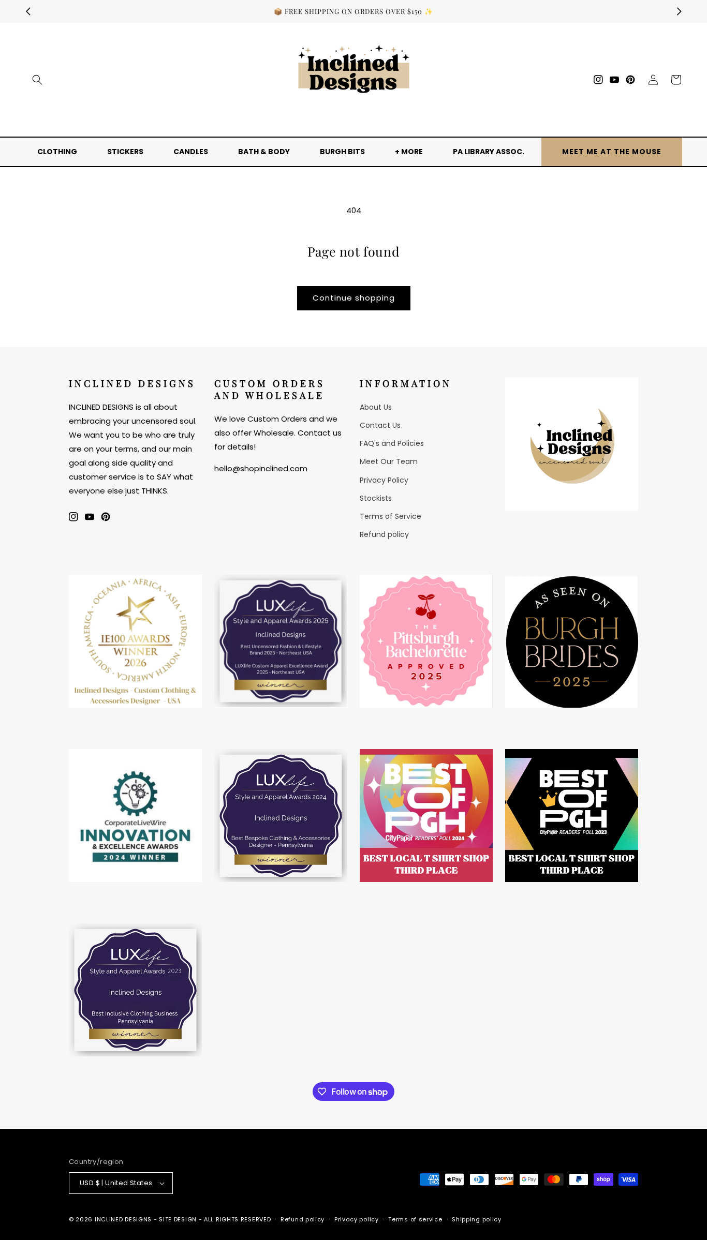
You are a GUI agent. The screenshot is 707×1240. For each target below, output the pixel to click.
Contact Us (380, 425)
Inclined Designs (123, 1219)
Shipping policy (477, 1219)
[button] (37, 79)
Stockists (376, 498)
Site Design (178, 1219)
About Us (376, 407)
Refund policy (384, 534)
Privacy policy (356, 1219)
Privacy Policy (384, 480)
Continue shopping (354, 297)
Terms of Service (390, 516)
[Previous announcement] (28, 11)
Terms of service (415, 1219)
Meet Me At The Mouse (611, 151)
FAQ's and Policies (392, 443)
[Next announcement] (679, 11)
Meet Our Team (389, 461)
